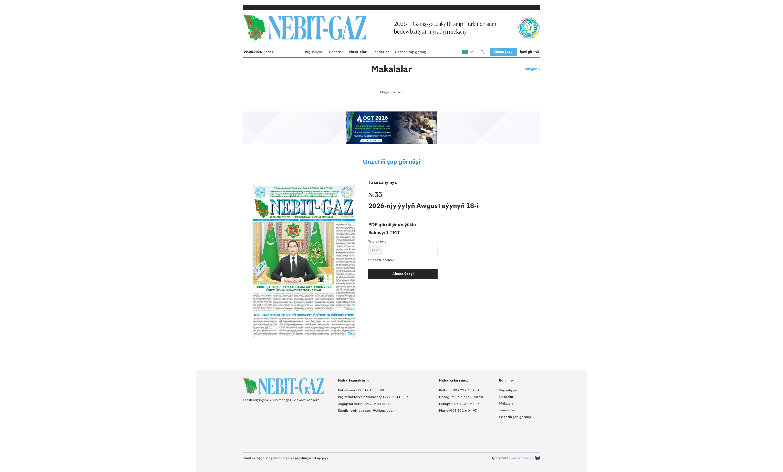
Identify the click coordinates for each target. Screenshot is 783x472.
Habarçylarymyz (453, 380)
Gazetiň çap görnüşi (411, 52)
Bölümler (506, 380)
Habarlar (336, 52)
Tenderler (381, 52)
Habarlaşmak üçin (353, 380)
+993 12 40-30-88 (370, 390)
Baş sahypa (314, 52)
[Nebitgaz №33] (304, 260)
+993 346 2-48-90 (469, 397)
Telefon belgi (377, 241)
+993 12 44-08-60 (396, 397)
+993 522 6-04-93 (463, 410)
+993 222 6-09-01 (465, 390)
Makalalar (358, 52)
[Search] (482, 52)
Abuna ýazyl (503, 52)
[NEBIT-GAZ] (283, 386)
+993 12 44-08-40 (377, 404)
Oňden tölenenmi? (381, 260)
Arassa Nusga (523, 458)
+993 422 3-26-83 (465, 404)
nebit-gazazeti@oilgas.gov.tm (373, 410)
